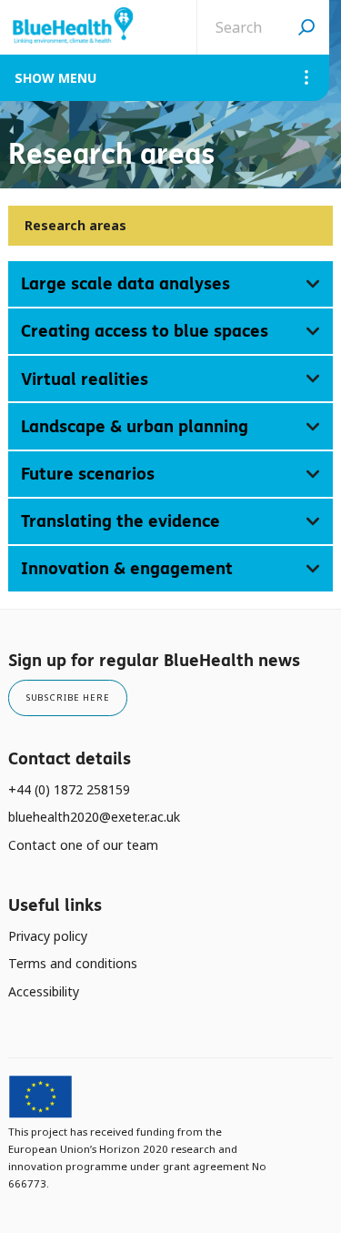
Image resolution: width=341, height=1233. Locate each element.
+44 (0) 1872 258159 (69, 789)
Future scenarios (88, 473)
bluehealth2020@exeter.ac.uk (94, 816)
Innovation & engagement (127, 568)
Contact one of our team (83, 845)
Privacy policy (47, 936)
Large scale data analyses (125, 283)
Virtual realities (84, 379)
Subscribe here (67, 697)
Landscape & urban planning (134, 426)
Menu (77, 77)
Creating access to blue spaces (144, 330)
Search (306, 27)
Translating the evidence (120, 520)
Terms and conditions (72, 963)
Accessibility (43, 991)
